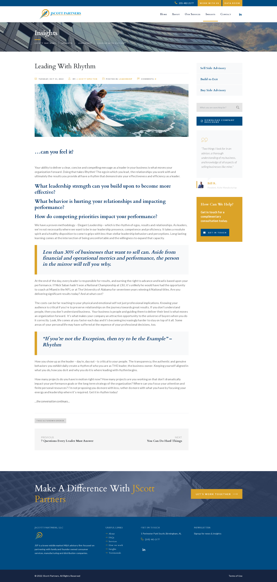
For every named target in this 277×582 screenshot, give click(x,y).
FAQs (111, 537)
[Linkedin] (240, 14)
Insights (112, 549)
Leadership (125, 79)
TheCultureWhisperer (50, 421)
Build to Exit (209, 79)
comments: (148, 79)
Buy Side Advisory (213, 90)
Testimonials (115, 552)
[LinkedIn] (144, 549)
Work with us (209, 3)
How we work (116, 545)
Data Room (232, 3)
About (112, 533)
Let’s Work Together (214, 494)
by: (84, 79)
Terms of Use (235, 575)
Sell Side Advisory (213, 68)
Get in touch (217, 233)
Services (113, 541)
